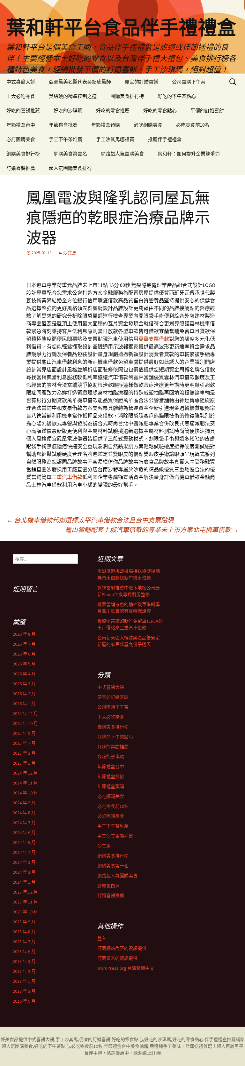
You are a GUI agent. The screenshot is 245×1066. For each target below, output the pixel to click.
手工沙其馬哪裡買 (115, 139)
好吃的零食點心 (160, 110)
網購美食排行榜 (23, 154)
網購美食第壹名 (70, 154)
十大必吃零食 (20, 96)
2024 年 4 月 (24, 852)
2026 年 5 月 (24, 664)
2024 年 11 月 (25, 783)
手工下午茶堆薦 (65, 139)
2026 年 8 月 (24, 634)
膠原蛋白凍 (108, 885)
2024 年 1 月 (24, 882)
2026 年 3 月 (24, 684)
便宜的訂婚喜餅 (141, 82)
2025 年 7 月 (24, 743)
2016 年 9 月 (24, 1001)
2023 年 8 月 (24, 932)
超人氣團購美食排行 (70, 168)
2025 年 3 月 (24, 753)
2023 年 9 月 (24, 922)
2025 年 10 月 (25, 723)
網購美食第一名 (113, 866)
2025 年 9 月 (24, 733)
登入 (101, 938)
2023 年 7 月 (24, 941)
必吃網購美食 (148, 125)
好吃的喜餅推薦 (23, 110)
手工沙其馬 (67, 1039)
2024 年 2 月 (24, 872)
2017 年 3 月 (24, 991)
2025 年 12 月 (25, 713)
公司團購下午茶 (188, 82)
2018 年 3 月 (24, 961)
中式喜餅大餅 (20, 82)
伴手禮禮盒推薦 (220, 1039)
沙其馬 (70, 253)
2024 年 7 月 (24, 822)
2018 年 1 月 (24, 981)
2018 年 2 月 (24, 971)
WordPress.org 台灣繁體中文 (125, 968)
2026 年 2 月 (24, 693)
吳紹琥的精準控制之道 (73, 96)
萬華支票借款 (153, 339)
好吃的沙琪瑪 (68, 110)
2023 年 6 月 (24, 951)
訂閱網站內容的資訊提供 (121, 948)
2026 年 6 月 (24, 654)
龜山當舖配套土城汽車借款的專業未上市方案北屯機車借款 (152, 530)
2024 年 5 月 (24, 842)
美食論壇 (139, 1046)
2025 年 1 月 (24, 763)
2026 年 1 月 (24, 703)
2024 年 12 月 (25, 773)
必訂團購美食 (20, 139)
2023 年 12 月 (25, 892)
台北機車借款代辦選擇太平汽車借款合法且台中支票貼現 (90, 520)
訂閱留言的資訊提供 (117, 958)
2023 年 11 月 (25, 902)
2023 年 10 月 (25, 912)
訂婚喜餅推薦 (20, 168)
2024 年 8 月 (24, 812)
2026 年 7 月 (24, 644)
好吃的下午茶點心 (177, 96)
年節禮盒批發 (63, 125)
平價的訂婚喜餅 (207, 110)
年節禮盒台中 (20, 125)
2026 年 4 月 (24, 674)
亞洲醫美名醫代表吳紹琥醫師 (80, 82)
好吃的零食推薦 (113, 110)
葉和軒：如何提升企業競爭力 (189, 154)
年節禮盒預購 (105, 125)
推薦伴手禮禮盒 (165, 139)
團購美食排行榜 (127, 96)
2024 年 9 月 (24, 803)
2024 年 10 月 (25, 793)
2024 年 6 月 (24, 832)
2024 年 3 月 (24, 862)
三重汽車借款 (67, 477)
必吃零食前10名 (192, 125)
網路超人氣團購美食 (122, 154)
